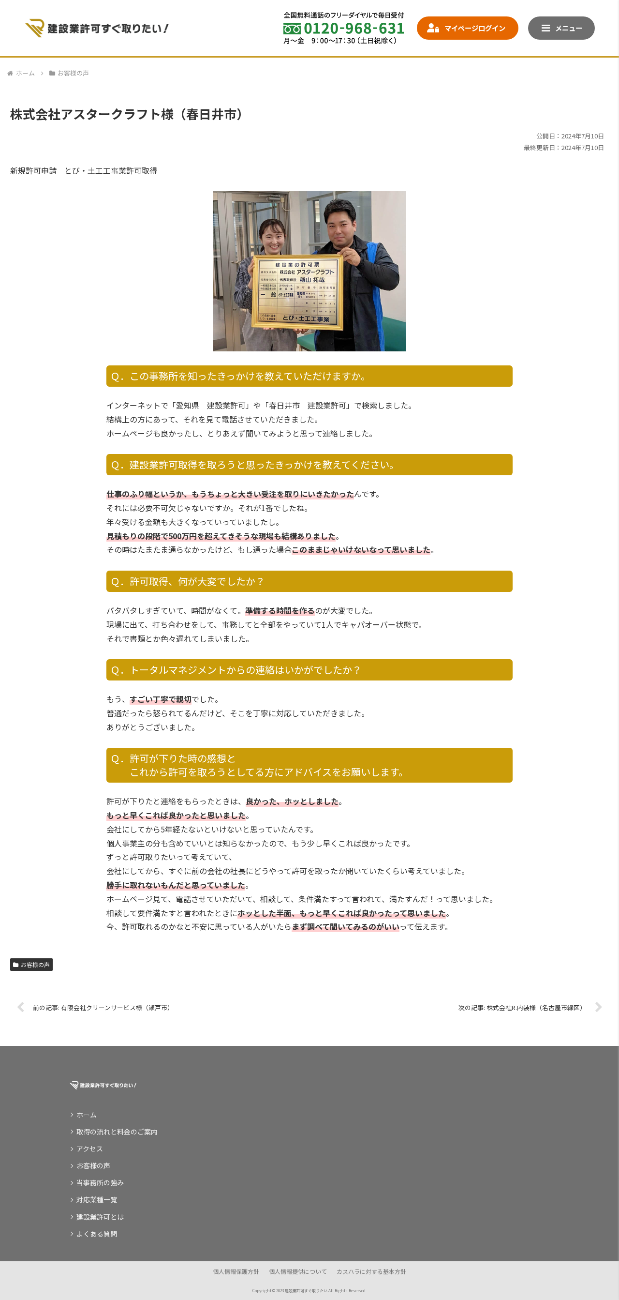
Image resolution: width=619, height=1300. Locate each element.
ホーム (86, 1114)
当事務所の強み (100, 1182)
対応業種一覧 (96, 1199)
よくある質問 (96, 1234)
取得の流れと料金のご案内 (117, 1131)
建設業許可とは (100, 1217)
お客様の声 (35, 964)
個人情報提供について (298, 1271)
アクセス (89, 1148)
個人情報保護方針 (236, 1271)
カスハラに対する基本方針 (371, 1271)
